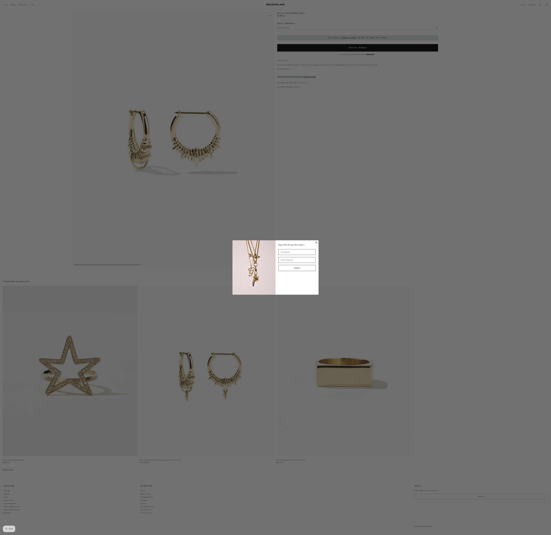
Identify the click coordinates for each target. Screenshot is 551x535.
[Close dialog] (316, 242)
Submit (297, 268)
